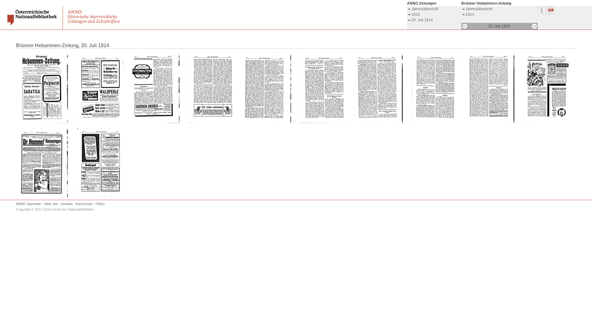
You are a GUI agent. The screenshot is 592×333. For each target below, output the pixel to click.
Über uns (51, 204)
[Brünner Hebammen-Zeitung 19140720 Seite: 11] (44, 196)
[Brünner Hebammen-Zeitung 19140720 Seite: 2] (100, 122)
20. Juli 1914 (422, 20)
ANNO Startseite (28, 204)
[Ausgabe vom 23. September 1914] (534, 26)
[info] (542, 13)
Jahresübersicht (424, 9)
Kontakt (66, 204)
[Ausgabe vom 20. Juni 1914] (464, 26)
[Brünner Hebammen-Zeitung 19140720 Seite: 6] (323, 122)
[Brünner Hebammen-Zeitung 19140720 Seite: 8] (435, 122)
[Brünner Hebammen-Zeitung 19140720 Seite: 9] (490, 122)
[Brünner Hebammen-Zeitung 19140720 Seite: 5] (267, 122)
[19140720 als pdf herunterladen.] (551, 13)
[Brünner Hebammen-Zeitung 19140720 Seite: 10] (546, 122)
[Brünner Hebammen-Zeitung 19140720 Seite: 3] (155, 122)
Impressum (84, 204)
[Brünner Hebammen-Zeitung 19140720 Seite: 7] (379, 122)
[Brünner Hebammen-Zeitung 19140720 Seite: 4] (211, 122)
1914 (415, 14)
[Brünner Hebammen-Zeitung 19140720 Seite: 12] (100, 196)
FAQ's (100, 204)
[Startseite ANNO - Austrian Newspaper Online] (94, 24)
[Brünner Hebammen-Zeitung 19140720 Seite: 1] (44, 122)
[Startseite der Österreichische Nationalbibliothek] (32, 24)
